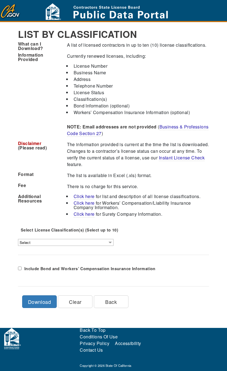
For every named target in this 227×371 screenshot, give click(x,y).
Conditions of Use (99, 336)
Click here (84, 196)
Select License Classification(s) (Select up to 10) (69, 230)
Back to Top (92, 330)
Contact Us (91, 350)
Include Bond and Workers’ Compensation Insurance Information (90, 268)
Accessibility (128, 343)
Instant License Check (182, 157)
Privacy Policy (94, 343)
